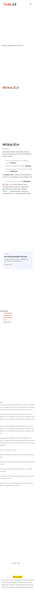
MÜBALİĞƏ (10, 87)
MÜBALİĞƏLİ (8, 315)
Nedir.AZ (13, 563)
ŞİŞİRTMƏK (7, 322)
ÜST (5, 320)
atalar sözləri (2, 572)
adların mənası (3, 574)
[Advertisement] (17, 26)
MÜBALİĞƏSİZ (8, 317)
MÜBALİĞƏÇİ (8, 313)
